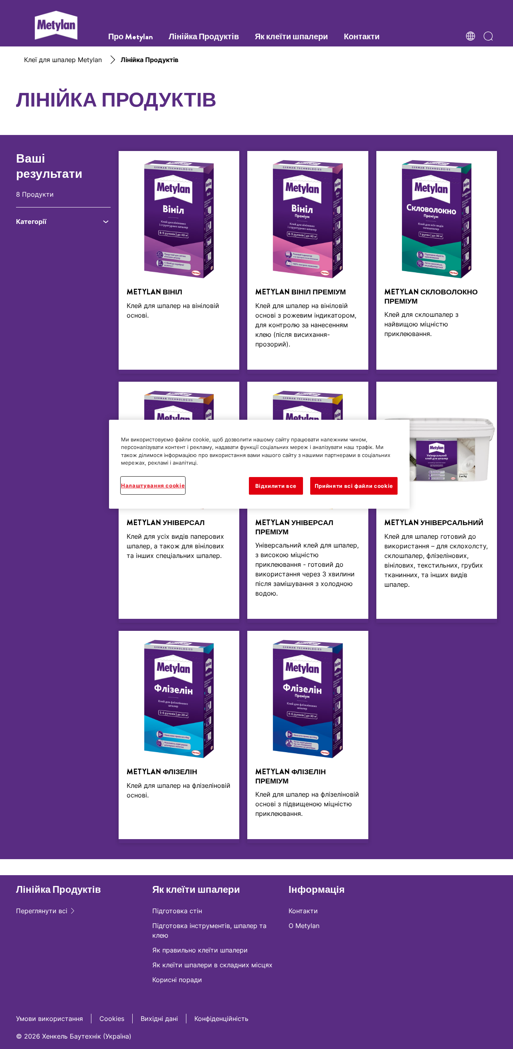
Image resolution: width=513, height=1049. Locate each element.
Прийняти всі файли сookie (354, 486)
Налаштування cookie (153, 485)
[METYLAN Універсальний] (436, 502)
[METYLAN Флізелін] (179, 737)
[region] (259, 464)
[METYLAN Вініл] (179, 262)
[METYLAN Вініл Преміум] (307, 262)
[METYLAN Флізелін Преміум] (307, 737)
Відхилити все (276, 486)
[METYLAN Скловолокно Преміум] (436, 262)
